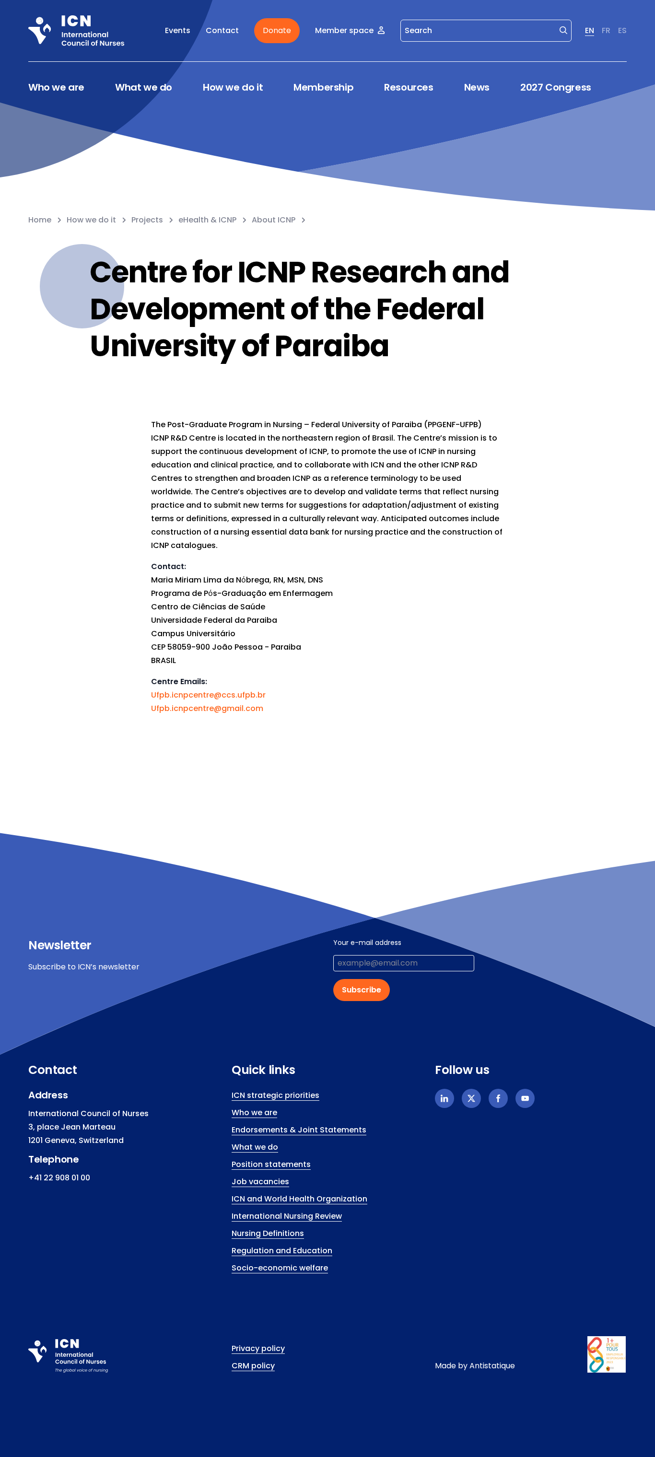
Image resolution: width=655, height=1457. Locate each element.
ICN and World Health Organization (299, 1198)
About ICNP (273, 219)
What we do (143, 87)
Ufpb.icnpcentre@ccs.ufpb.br (208, 694)
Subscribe (361, 989)
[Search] (563, 29)
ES (622, 30)
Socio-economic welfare (280, 1267)
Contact (222, 30)
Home (39, 219)
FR (606, 30)
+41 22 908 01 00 (59, 1177)
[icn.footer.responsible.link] (607, 1354)
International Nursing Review (287, 1216)
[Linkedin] (444, 1098)
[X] (471, 1098)
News (477, 87)
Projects (147, 219)
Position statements (271, 1164)
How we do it (233, 87)
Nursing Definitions (268, 1233)
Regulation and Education (282, 1250)
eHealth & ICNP (207, 219)
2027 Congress (555, 87)
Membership (323, 87)
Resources (408, 87)
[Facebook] (498, 1098)
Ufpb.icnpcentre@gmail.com (207, 708)
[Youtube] (525, 1098)
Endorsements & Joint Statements (299, 1129)
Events (177, 30)
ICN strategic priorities (275, 1095)
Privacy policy (258, 1348)
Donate (277, 30)
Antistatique (492, 1365)
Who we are (56, 87)
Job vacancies (260, 1181)
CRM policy (253, 1365)
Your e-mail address (367, 942)
